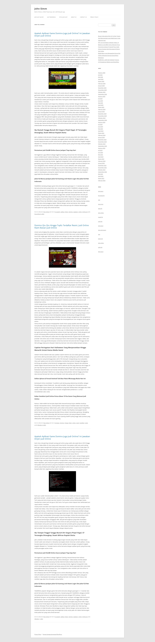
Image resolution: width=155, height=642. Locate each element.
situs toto (100, 204)
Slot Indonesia (51, 17)
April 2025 (100, 105)
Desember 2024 (102, 114)
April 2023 (100, 157)
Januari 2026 (101, 85)
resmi (77, 423)
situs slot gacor (102, 230)
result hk (100, 217)
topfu (86, 423)
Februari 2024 (101, 135)
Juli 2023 (100, 150)
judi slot (100, 221)
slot (99, 200)
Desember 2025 (102, 88)
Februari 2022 (101, 180)
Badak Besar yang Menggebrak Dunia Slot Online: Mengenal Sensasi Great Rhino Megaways (109, 55)
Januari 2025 (101, 111)
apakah (58, 212)
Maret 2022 (101, 178)
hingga (66, 423)
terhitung (84, 212)
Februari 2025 (101, 109)
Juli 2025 (100, 98)
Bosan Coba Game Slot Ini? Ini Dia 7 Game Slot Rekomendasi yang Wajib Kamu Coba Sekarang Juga (109, 38)
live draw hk (101, 195)
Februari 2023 (101, 161)
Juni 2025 (100, 101)
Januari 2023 (101, 163)
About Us (73, 17)
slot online (101, 213)
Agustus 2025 (101, 96)
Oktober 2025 (101, 92)
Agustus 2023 (101, 148)
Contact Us (83, 17)
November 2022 (102, 167)
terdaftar (82, 423)
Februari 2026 (101, 83)
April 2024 (100, 131)
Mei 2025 (100, 103)
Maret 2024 (101, 133)
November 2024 (102, 116)
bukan (57, 423)
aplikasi (62, 212)
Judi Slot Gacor (38, 17)
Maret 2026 (101, 81)
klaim (70, 423)
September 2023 (102, 146)
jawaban (75, 212)
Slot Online (46, 212)
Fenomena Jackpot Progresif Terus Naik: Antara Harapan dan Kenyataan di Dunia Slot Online (109, 49)
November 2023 (102, 142)
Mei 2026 (100, 77)
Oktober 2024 (101, 118)
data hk (100, 208)
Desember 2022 (102, 165)
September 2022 (102, 172)
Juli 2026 (100, 75)
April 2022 (100, 176)
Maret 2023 (101, 159)
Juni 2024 (100, 126)
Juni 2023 (100, 152)
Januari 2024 (101, 137)
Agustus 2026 (101, 73)
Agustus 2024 (101, 122)
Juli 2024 (100, 124)
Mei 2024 (100, 129)
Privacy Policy (94, 17)
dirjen (66, 212)
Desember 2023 (102, 139)
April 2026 (100, 79)
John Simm (40, 8)
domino (71, 212)
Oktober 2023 (101, 144)
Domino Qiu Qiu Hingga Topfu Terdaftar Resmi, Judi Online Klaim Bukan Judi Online (61, 226)
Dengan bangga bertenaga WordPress (52, 634)
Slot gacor (100, 251)
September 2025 (102, 94)
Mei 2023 (100, 154)
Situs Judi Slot (63, 17)
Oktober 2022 (101, 170)
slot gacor (100, 191)
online (80, 212)
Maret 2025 (101, 107)
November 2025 (102, 90)
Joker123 (100, 239)
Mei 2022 (100, 174)
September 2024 (102, 120)
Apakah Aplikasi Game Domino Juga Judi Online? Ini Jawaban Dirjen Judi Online (62, 34)
